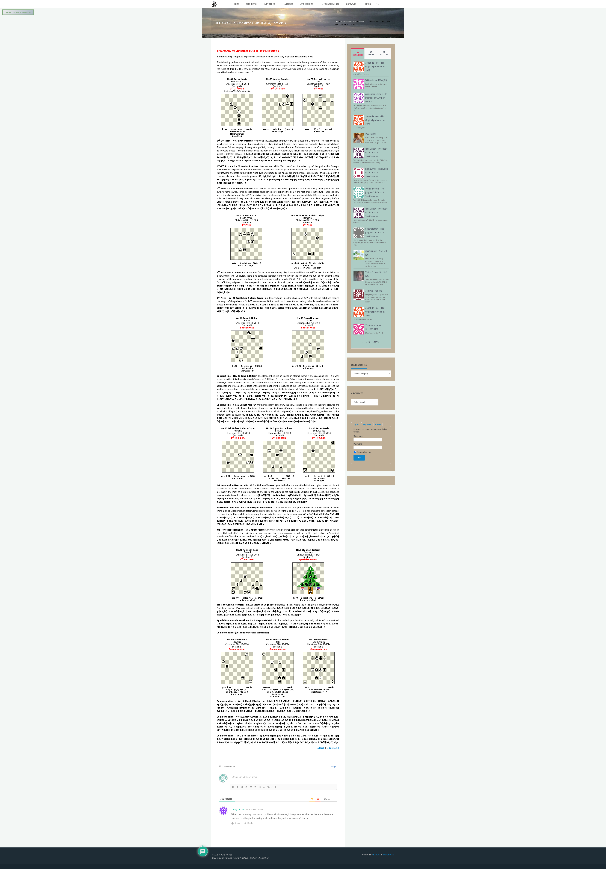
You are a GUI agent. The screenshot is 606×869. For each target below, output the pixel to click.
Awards (362, 21)
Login (333, 766)
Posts (371, 54)
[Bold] (233, 787)
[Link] (268, 787)
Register (367, 424)
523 (368, 342)
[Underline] (242, 787)
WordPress (388, 854)
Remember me (364, 452)
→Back (320, 747)
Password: (358, 444)
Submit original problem (18, 12)
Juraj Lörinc (238, 809)
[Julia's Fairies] (214, 3)
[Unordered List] (255, 787)
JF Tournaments (348, 21)
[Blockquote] (259, 787)
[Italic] (237, 787)
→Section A (332, 747)
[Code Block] (264, 787)
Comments (357, 55)
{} (272, 787)
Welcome (384, 54)
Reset (378, 424)
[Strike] (246, 787)
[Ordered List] (251, 787)
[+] (277, 787)
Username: (358, 436)
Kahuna (376, 854)
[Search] (377, 4)
